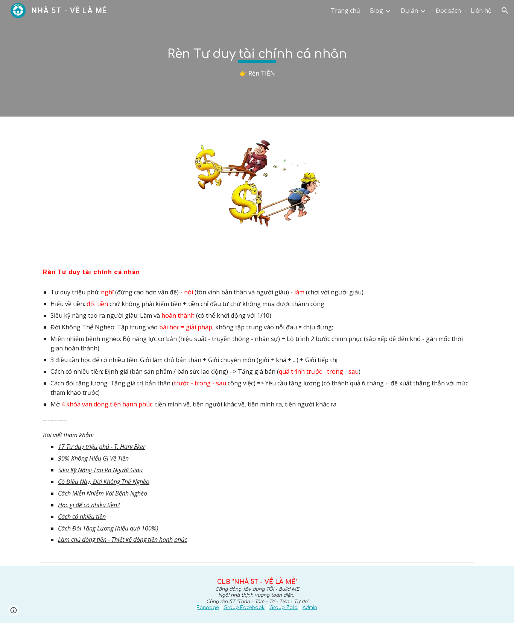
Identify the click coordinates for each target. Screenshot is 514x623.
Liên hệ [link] (481, 10)
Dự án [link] (409, 10)
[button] (505, 11)
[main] (257, 58)
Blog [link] (376, 10)
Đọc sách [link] (448, 10)
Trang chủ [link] (345, 10)
